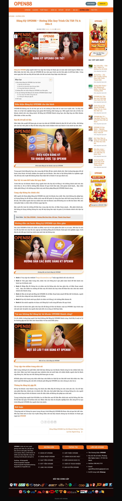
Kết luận (19, 99)
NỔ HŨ (61, 10)
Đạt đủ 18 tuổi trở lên (24, 84)
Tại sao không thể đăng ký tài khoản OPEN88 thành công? (34, 92)
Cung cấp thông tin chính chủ (27, 88)
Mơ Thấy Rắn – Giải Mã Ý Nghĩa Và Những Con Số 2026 (100, 67)
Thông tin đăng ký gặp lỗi (26, 96)
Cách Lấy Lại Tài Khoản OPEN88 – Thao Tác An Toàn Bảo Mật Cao (100, 108)
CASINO (35, 10)
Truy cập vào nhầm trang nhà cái (28, 94)
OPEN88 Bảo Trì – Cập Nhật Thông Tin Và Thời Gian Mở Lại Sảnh (101, 119)
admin (58, 29)
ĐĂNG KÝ (102, 4)
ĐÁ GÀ (75, 10)
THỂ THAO (44, 10)
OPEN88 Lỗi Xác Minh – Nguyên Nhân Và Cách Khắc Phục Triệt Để (100, 129)
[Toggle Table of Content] (50, 79)
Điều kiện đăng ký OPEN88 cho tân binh (28, 82)
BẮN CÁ (54, 10)
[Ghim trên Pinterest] (51, 422)
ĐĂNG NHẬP (91, 3)
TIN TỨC (94, 10)
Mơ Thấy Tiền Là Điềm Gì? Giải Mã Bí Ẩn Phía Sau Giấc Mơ (100, 140)
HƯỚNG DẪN (84, 10)
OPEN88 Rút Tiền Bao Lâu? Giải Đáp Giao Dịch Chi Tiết (100, 98)
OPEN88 (27, 10)
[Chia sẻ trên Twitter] (45, 422)
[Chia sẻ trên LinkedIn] (55, 422)
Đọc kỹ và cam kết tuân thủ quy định (29, 86)
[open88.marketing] (23, 4)
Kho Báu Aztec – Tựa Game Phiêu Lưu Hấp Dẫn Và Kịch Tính (99, 151)
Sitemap (102, 472)
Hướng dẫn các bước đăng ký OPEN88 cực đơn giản (32, 90)
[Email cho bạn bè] (48, 422)
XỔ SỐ (67, 10)
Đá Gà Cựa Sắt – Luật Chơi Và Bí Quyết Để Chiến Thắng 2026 (99, 162)
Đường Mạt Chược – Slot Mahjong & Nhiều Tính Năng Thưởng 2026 (100, 88)
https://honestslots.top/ (44, 277)
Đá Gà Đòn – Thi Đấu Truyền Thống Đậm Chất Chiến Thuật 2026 (100, 77)
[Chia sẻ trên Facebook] (42, 422)
